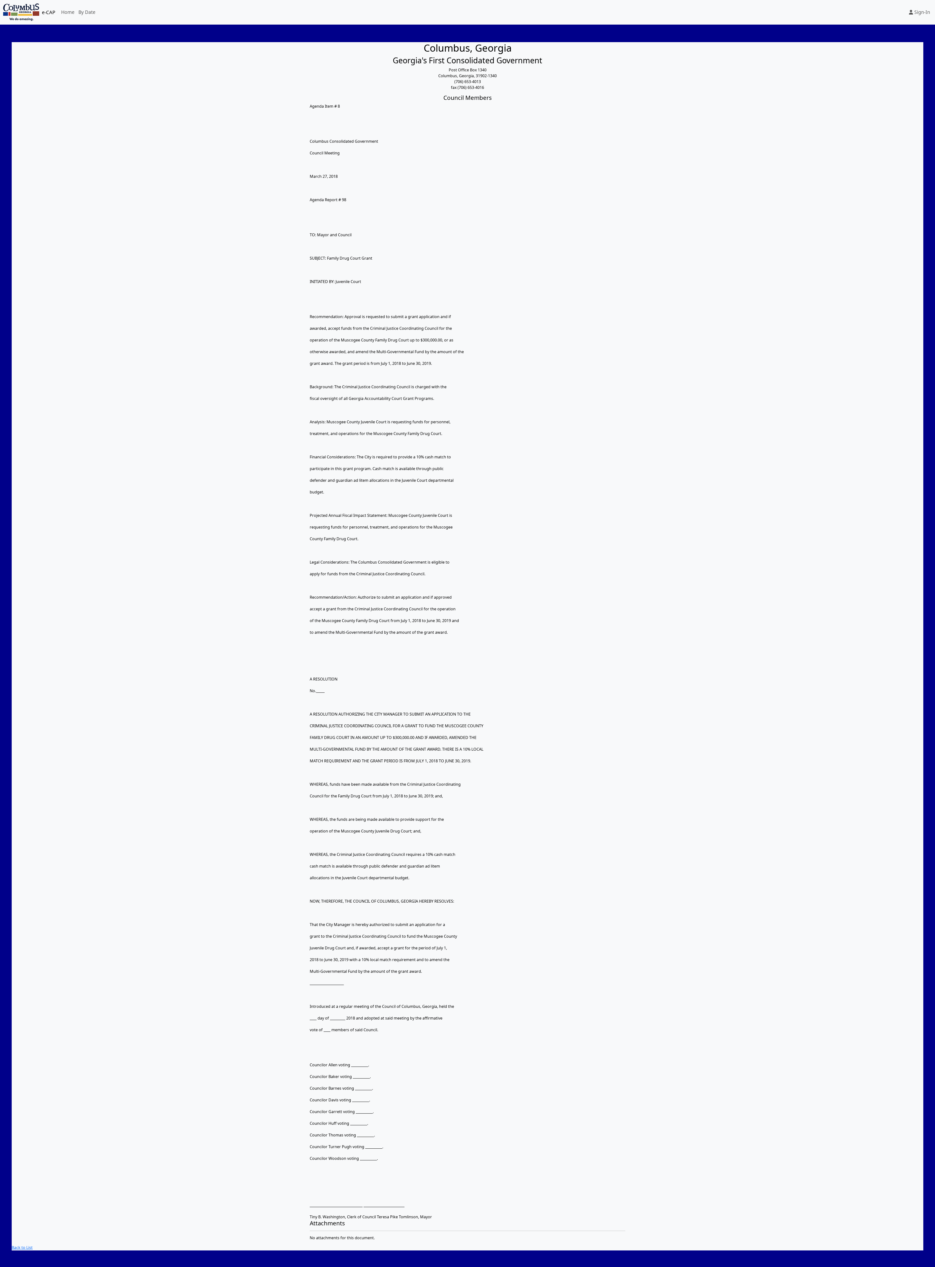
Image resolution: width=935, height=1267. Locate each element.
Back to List (22, 1247)
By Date (86, 12)
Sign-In (921, 12)
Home (68, 12)
